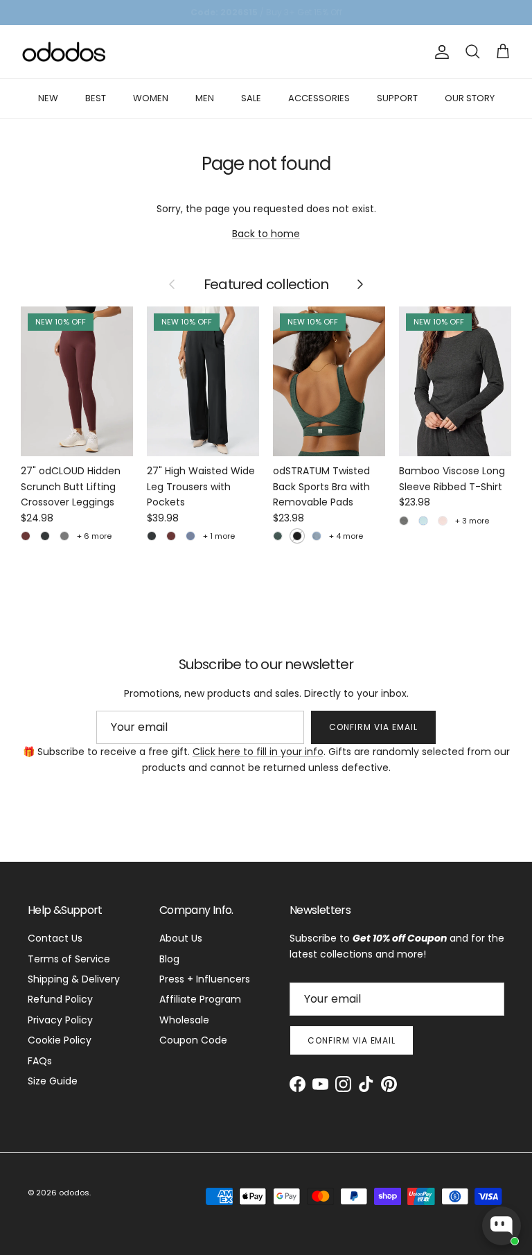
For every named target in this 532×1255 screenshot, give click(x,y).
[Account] (439, 52)
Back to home (266, 234)
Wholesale (184, 1020)
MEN (204, 98)
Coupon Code (193, 1040)
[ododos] (64, 52)
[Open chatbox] (501, 1225)
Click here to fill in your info (258, 752)
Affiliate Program (200, 999)
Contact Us (55, 938)
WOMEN (150, 98)
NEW (48, 98)
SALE (251, 98)
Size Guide (53, 1081)
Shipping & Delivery (74, 979)
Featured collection (266, 285)
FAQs (40, 1061)
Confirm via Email (373, 727)
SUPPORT (397, 98)
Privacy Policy (60, 1020)
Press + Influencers (204, 979)
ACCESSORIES (319, 98)
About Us (180, 938)
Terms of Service (69, 959)
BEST (95, 98)
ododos (74, 1192)
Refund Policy (60, 999)
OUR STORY (470, 98)
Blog (169, 959)
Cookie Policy (59, 1040)
